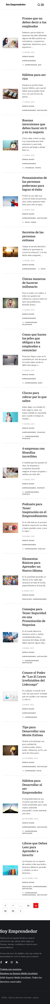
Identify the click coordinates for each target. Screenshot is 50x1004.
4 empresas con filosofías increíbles (33, 452)
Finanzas (41, 432)
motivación (27, 663)
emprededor (30, 771)
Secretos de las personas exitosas (33, 236)
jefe (39, 65)
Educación (27, 599)
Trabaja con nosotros (11, 969)
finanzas (26, 438)
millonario (27, 324)
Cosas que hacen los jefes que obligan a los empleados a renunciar (34, 342)
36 (13, 911)
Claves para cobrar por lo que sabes (34, 397)
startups (26, 494)
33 (28, 905)
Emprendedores (29, 61)
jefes (40, 383)
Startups (41, 488)
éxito (27, 222)
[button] (39, 5)
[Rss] (17, 962)
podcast (41, 549)
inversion (29, 168)
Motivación (42, 110)
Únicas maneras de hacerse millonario (34, 283)
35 (5, 911)
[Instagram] (12, 962)
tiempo (38, 168)
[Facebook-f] (1, 962)
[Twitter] (6, 962)
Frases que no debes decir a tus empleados (34, 22)
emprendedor (31, 65)
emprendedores (32, 436)
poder (33, 222)
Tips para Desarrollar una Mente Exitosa (33, 731)
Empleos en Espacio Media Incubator (19, 973)
